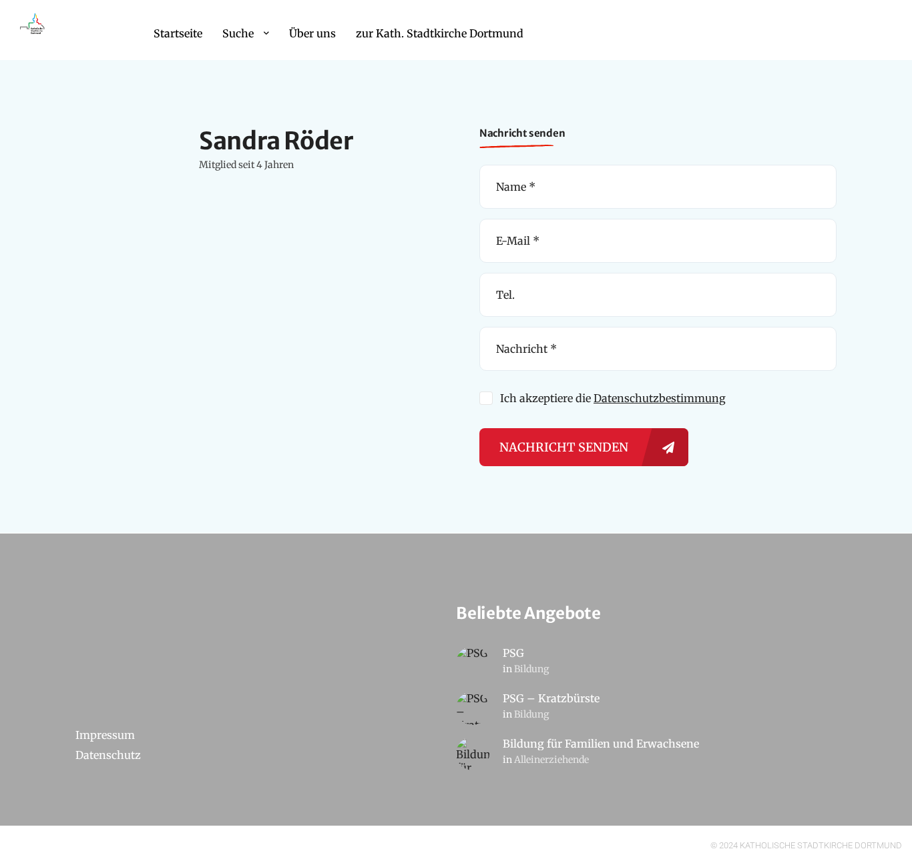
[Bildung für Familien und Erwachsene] (472, 753)
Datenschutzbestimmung (660, 398)
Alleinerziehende (551, 760)
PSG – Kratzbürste (551, 698)
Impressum (105, 735)
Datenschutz (108, 755)
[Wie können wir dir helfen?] (33, 30)
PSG (513, 653)
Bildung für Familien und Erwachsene (601, 743)
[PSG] (472, 663)
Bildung (531, 669)
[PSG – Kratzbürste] (472, 708)
